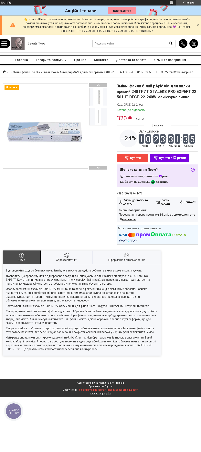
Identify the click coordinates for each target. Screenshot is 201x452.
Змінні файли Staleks (26, 72)
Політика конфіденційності (123, 389)
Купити (135, 158)
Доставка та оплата (131, 60)
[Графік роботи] (193, 43)
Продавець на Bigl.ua (100, 386)
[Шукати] (170, 43)
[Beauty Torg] (18, 43)
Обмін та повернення (170, 60)
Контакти (101, 60)
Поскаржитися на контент (92, 389)
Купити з (165, 158)
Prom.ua (119, 382)
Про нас (80, 60)
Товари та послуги (49, 60)
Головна (21, 60)
